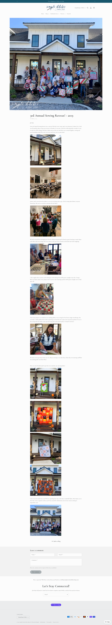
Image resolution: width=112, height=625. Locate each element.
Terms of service (56, 622)
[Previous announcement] (17, 1)
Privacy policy (49, 622)
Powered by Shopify (35, 622)
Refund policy (42, 622)
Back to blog (57, 541)
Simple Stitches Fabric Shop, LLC (26, 622)
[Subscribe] (67, 594)
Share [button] (32, 122)
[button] (47, 13)
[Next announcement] (94, 1)
